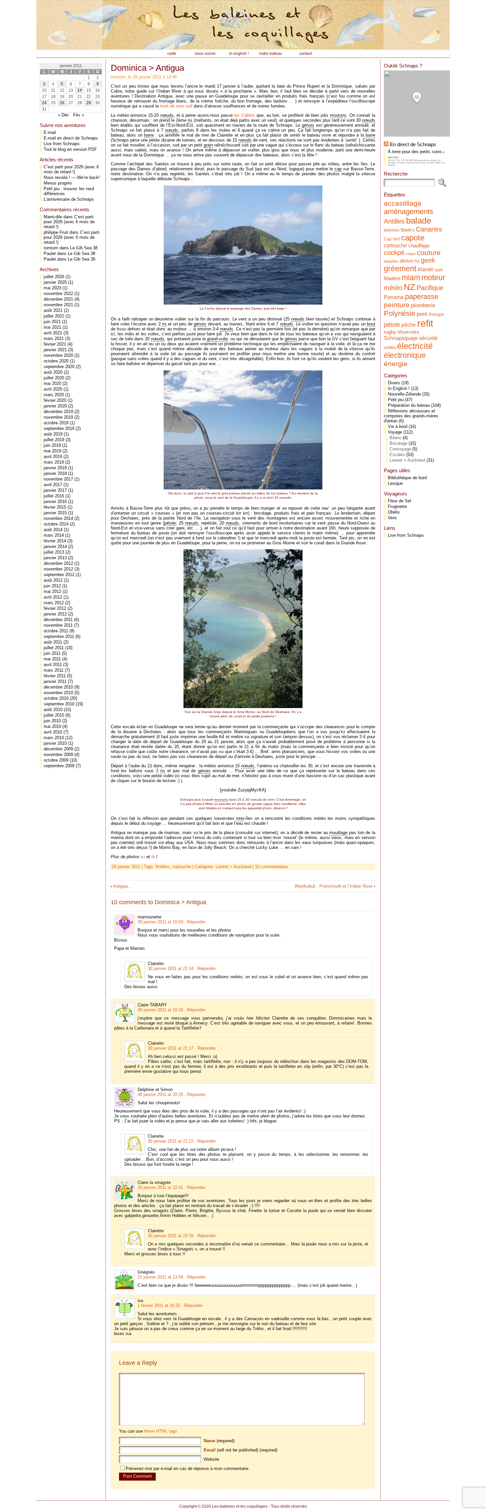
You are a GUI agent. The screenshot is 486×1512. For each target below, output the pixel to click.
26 (62, 103)
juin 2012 (52, 585)
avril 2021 (53, 332)
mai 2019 (52, 450)
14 (79, 90)
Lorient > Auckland (233, 866)
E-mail (50, 132)
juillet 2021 (54, 316)
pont (422, 314)
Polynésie (399, 313)
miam (411, 277)
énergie (396, 363)
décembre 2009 (58, 748)
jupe (439, 270)
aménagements (408, 211)
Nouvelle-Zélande (404, 394)
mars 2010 (54, 737)
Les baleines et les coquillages (239, 1506)
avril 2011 (53, 664)
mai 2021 (52, 327)
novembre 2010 (58, 692)
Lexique (395, 483)
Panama (394, 297)
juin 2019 (52, 445)
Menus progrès (58, 183)
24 (44, 103)
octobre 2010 (56, 698)
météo (393, 287)
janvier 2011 (55, 681)
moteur (433, 277)
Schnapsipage (401, 338)
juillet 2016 (54, 495)
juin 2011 (52, 653)
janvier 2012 (55, 613)
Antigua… (122, 886)
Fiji (417, 261)
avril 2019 (53, 456)
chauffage (418, 245)
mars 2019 (54, 462)
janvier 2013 (55, 557)
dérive (406, 261)
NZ (409, 287)
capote (413, 237)
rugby (390, 332)
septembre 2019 (59, 428)
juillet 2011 (54, 647)
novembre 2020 (58, 355)
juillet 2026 (54, 276)
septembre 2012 (59, 574)
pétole (392, 324)
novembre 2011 (58, 625)
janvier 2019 (55, 467)
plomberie (423, 305)
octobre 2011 (56, 630)
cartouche (181, 866)
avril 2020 (53, 389)
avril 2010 (53, 732)
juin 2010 (52, 720)
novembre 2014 (58, 518)
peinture (397, 305)
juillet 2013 (54, 552)
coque (411, 254)
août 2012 (53, 580)
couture (429, 252)
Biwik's (408, 230)
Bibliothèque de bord (407, 477)
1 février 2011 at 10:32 (159, 1305)
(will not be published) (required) (240, 1450)
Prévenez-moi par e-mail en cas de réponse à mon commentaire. (188, 1468)
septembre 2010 (59, 703)
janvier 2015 (55, 512)
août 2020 (53, 372)
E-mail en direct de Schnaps (71, 138)
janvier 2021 (55, 349)
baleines (391, 230)
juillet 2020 (54, 377)
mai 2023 (52, 287)
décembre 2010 (58, 687)
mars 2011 (53, 670)
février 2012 (55, 608)
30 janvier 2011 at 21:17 (170, 1048)
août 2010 (53, 709)
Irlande (426, 269)
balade (418, 220)
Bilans (395, 437)
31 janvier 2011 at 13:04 (160, 1277)
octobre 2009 (56, 760)
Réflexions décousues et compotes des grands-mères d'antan (411, 415)
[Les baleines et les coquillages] (243, 25)
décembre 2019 (58, 411)
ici (143, 856)
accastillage (403, 203)
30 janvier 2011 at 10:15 (160, 1009)
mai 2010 (52, 726)
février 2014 (55, 540)
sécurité (428, 338)
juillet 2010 (54, 715)
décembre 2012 (58, 563)
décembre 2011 (58, 619)
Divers (394, 382)
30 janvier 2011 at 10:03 (160, 921)
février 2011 (55, 675)
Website (211, 1459)
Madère (392, 278)
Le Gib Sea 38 (84, 247)
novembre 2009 (58, 754)
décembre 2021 (58, 299)
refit (425, 323)
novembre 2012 (58, 569)
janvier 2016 (55, 501)
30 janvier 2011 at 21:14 (170, 968)
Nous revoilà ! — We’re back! (72, 177)
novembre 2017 (58, 479)
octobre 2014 (56, 524)
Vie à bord (397, 426)
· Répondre (194, 921)
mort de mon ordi (176, 106)
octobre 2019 (56, 422)
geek (428, 260)
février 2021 (55, 344)
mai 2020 (52, 383)
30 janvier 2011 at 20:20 (160, 1094)
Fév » (78, 114)
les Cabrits (244, 115)
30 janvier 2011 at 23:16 (170, 1235)
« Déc (63, 114)
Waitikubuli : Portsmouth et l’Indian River (334, 886)
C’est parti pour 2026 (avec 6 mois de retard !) (71, 169)
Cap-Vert (392, 239)
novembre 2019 (58, 417)
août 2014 (53, 529)
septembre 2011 (59, 636)
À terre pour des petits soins (415, 151)
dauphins (391, 261)
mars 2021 (54, 338)
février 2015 (55, 507)
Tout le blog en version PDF (70, 149)
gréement (400, 268)
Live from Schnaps (62, 143)
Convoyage (400, 448)
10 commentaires (271, 866)
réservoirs (408, 332)
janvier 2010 (55, 743)
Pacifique (430, 287)
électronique (405, 355)
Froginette (397, 506)
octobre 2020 (56, 360)
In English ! (399, 388)
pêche (408, 325)
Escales (397, 454)
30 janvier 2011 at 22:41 (160, 1187)
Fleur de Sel (399, 500)
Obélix (394, 512)
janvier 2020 (55, 405)
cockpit (394, 252)
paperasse (421, 296)
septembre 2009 (59, 765)
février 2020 (55, 400)
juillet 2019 (54, 439)
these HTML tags (160, 1431)
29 (88, 103)
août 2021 (53, 310)
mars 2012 (54, 602)
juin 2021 (52, 321)
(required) (219, 1440)
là (153, 856)
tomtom (51, 247)
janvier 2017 (55, 490)
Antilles (162, 866)
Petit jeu (396, 399)
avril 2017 (53, 484)
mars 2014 (54, 535)
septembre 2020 (59, 366)
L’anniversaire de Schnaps (69, 199)
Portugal (436, 314)
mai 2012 (52, 591)
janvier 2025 (55, 282)
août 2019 (53, 434)
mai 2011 (52, 658)
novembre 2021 (58, 304)
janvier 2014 (55, 546)
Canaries (429, 229)
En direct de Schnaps (413, 144)
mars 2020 (54, 394)
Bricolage (398, 443)
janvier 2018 (55, 473)
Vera (392, 517)
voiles (390, 347)
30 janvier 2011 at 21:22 (170, 1141)
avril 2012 (53, 597)
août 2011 (53, 642)
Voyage (395, 432)
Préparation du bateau (409, 405)
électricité (415, 346)
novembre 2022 (58, 293)
